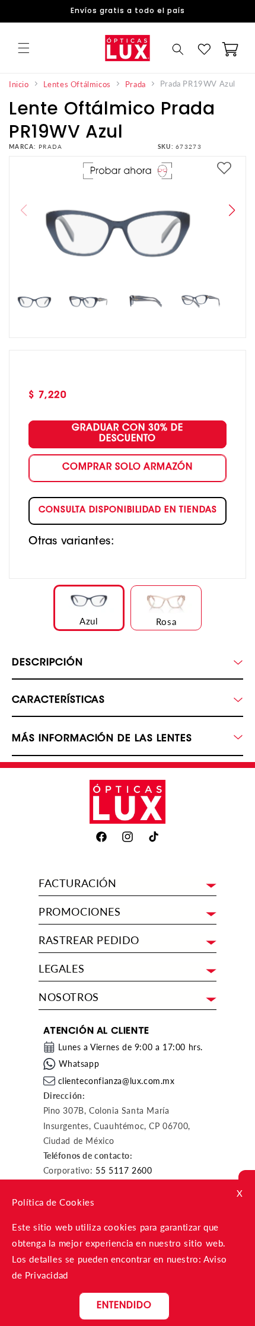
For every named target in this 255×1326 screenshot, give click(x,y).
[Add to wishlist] (224, 168)
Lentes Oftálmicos (77, 84)
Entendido (124, 1306)
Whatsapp (79, 1064)
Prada (135, 84)
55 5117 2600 (123, 1170)
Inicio (19, 84)
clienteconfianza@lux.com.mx (116, 1081)
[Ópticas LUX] (127, 47)
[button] (24, 48)
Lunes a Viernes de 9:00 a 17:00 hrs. (130, 1047)
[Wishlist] (204, 49)
